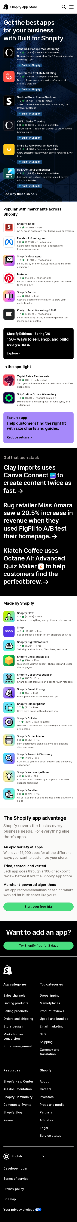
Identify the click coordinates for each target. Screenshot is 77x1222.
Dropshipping (49, 995)
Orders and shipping (18, 1018)
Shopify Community (18, 1097)
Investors (47, 1097)
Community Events (17, 1104)
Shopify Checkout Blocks (33, 656)
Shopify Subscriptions (31, 703)
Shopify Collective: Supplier (34, 674)
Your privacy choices (18, 1209)
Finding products (15, 1003)
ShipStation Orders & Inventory (36, 394)
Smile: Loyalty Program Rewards (37, 145)
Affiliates (46, 1120)
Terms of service (15, 1178)
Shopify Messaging (29, 256)
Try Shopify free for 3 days (38, 945)
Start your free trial (38, 906)
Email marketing (52, 1026)
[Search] (64, 7)
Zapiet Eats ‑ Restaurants (33, 376)
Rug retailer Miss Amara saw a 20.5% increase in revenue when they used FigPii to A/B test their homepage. (38, 520)
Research (10, 1120)
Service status (50, 1135)
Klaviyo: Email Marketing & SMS (36, 310)
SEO (43, 1034)
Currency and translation (49, 1052)
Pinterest (23, 274)
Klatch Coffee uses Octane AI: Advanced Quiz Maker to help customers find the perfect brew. (34, 566)
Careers (45, 1089)
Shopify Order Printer (30, 736)
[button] (38, 57)
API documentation (17, 1089)
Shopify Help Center (18, 1081)
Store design (12, 1026)
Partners (46, 1112)
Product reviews (52, 1011)
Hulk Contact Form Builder (33, 169)
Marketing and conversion (14, 1036)
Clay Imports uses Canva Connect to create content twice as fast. (37, 479)
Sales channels (14, 995)
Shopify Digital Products (32, 642)
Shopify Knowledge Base (33, 772)
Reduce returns (18, 437)
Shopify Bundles (27, 790)
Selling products (15, 1011)
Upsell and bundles (54, 1018)
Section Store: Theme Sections (36, 97)
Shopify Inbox (26, 223)
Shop (20, 627)
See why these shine (19, 194)
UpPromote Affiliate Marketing (36, 73)
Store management (17, 1046)
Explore (12, 353)
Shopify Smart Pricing (31, 689)
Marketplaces (50, 1003)
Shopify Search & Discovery (34, 754)
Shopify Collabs (27, 718)
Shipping (46, 1042)
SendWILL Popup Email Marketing (38, 49)
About (44, 1081)
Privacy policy (13, 1189)
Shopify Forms (26, 292)
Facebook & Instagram (31, 238)
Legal (44, 1128)
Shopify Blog (12, 1112)
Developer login (15, 1168)
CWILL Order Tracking (31, 121)
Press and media (52, 1104)
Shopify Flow (25, 613)
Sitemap (9, 1199)
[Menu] (71, 7)
